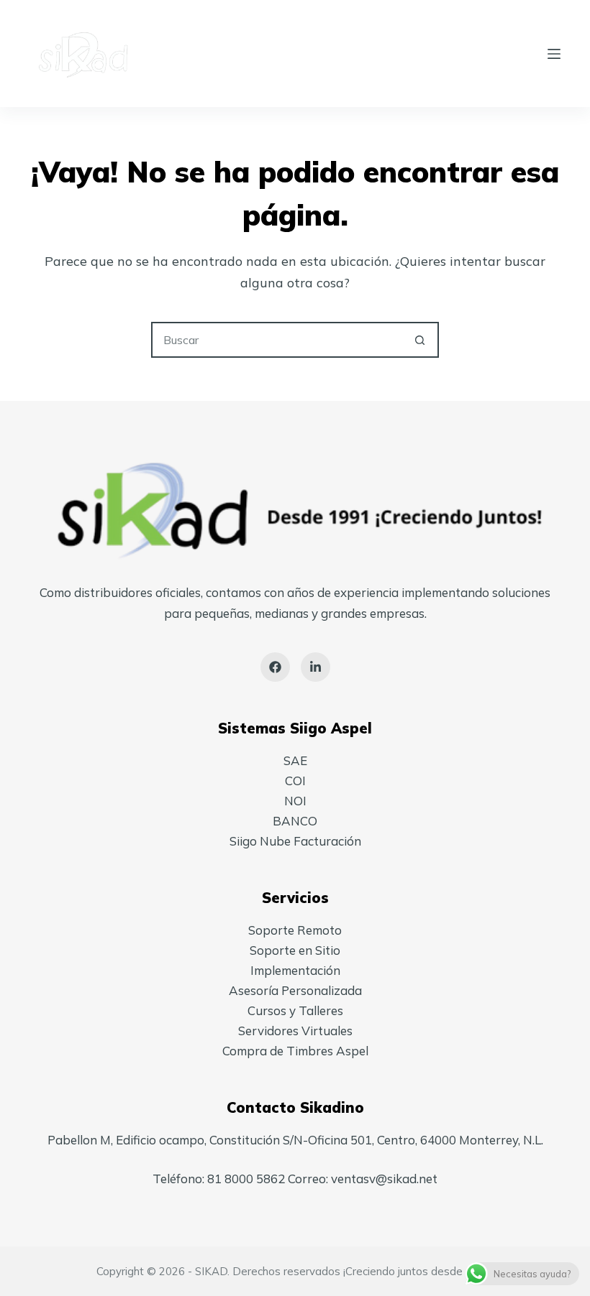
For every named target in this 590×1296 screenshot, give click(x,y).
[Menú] (554, 53)
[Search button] (419, 340)
